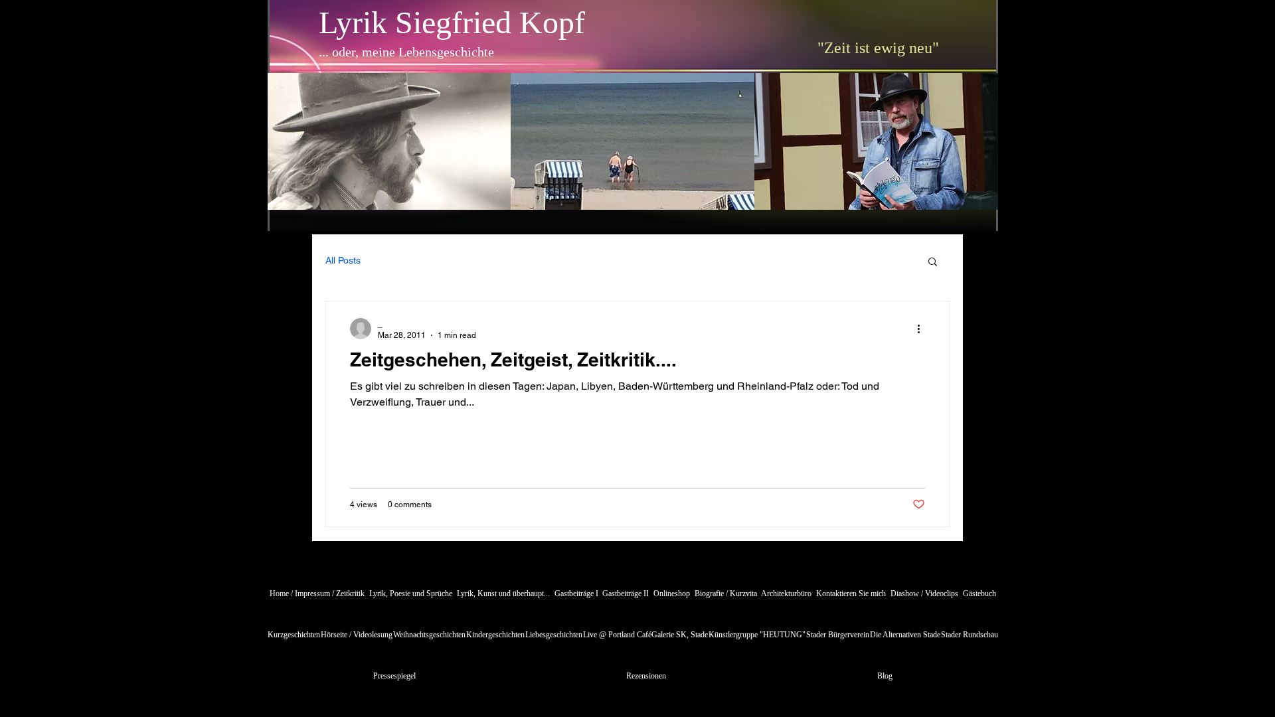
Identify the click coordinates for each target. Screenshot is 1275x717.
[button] (932, 263)
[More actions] (923, 329)
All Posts (343, 260)
